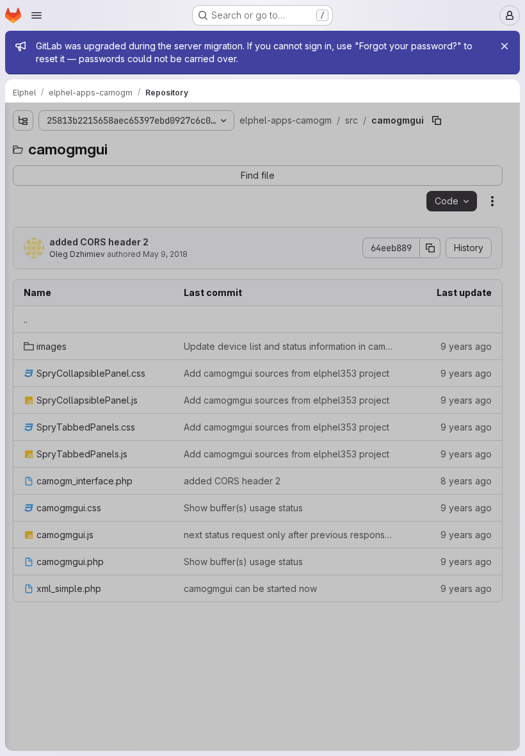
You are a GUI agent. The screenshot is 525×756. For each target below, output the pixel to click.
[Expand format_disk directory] (25, 435)
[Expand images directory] (35, 230)
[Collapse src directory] (14, 189)
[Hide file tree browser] (14, 120)
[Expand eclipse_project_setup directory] (14, 168)
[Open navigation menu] (36, 15)
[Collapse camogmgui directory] (25, 209)
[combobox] (96, 146)
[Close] (504, 46)
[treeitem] (98, 168)
